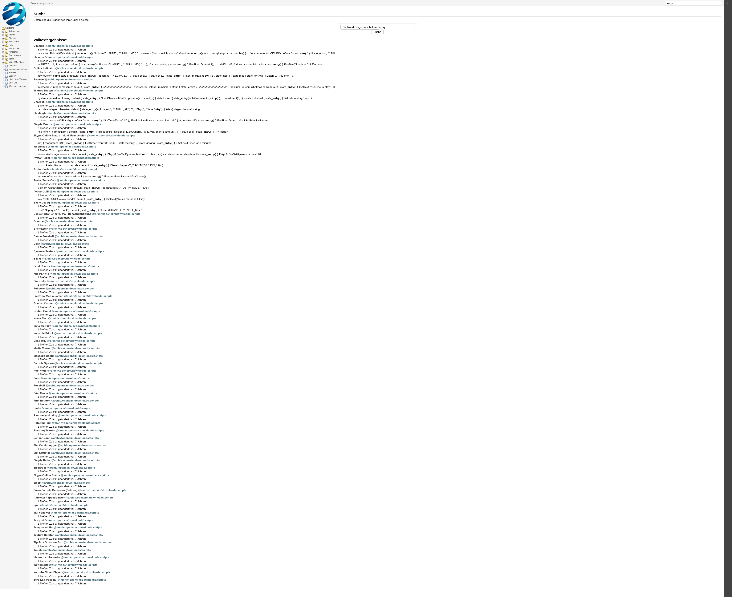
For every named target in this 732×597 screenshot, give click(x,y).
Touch (38, 549)
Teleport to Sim (43, 527)
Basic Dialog (42, 202)
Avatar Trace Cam (45, 180)
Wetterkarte (41, 564)
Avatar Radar (42, 157)
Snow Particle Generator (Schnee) (55, 490)
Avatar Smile (42, 169)
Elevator (39, 56)
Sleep (37, 482)
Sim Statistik (42, 452)
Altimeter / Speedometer (49, 497)
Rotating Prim (42, 422)
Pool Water (40, 370)
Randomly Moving (45, 415)
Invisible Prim (42, 325)
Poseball (39, 385)
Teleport (39, 520)
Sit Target (40, 467)
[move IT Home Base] (14, 14)
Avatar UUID (41, 191)
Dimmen (39, 45)
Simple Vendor (43, 124)
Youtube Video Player (47, 572)
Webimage (40, 146)
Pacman (39, 79)
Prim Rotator (42, 400)
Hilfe (11, 45)
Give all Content (44, 303)
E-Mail (38, 258)
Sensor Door (42, 437)
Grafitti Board (42, 311)
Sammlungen (15, 55)
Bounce (39, 221)
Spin (36, 504)
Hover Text (40, 318)
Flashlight (40, 113)
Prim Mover (41, 393)
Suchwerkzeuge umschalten (360, 27)
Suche (719, 3)
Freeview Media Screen (48, 295)
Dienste (12, 38)
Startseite (9, 28)
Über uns (13, 83)
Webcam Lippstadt (17, 86)
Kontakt (12, 72)
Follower (39, 288)
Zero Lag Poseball (45, 579)
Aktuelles (13, 65)
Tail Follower (42, 512)
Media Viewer (42, 348)
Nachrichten (14, 48)
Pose (37, 378)
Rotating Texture (44, 430)
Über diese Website (18, 79)
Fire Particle (41, 273)
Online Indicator (44, 68)
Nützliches (13, 52)
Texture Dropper (44, 90)
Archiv (12, 35)
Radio (37, 407)
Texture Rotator (44, 534)
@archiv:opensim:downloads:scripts (69, 45)
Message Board (44, 355)
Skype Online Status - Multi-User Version (60, 135)
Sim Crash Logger (45, 445)
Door (37, 243)
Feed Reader (42, 266)
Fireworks (40, 281)
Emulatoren (14, 41)
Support (12, 76)
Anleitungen (14, 31)
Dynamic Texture (44, 251)
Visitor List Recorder (47, 557)
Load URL (40, 340)
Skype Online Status (47, 475)
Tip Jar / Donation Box (48, 542)
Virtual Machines (16, 62)
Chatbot (39, 101)
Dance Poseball (44, 236)
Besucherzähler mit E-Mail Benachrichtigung (63, 213)
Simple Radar (42, 460)
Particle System (44, 363)
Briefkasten (41, 228)
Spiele (11, 59)
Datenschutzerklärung (19, 69)
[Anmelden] (728, 4)
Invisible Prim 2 (43, 333)
